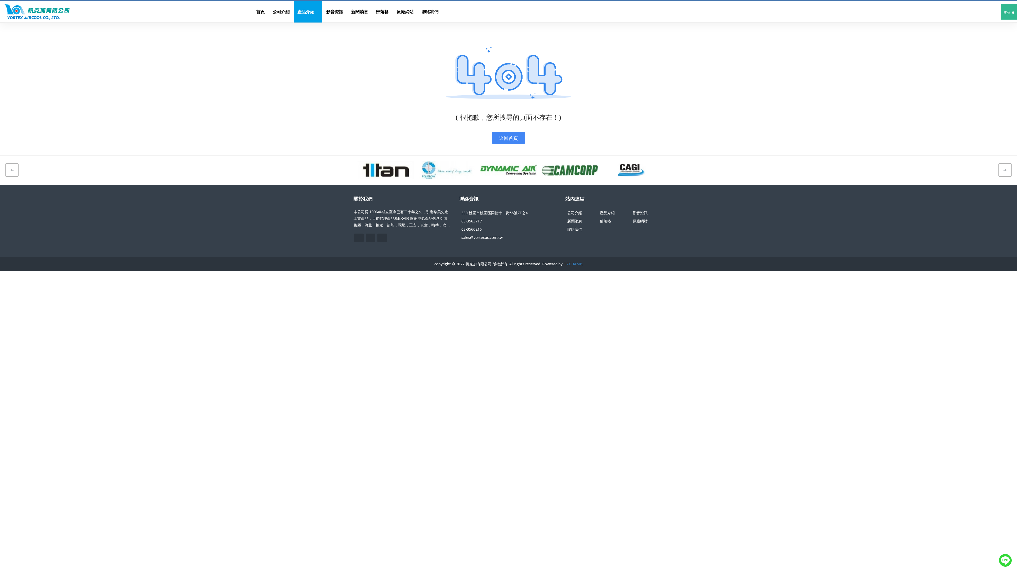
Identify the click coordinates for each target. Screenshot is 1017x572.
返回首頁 (508, 138)
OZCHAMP (573, 263)
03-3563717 (471, 221)
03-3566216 (471, 229)
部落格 (605, 221)
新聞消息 (574, 221)
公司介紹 (574, 212)
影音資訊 (640, 212)
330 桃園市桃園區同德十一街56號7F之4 (494, 212)
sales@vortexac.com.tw (482, 237)
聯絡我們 (574, 229)
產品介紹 (607, 212)
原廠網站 (640, 221)
